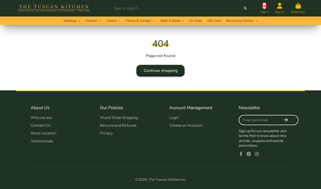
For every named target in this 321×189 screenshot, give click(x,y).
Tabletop (70, 20)
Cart (298, 8)
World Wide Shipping (119, 117)
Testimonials (42, 141)
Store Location (43, 133)
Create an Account (185, 125)
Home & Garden (138, 20)
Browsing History (240, 20)
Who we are (41, 117)
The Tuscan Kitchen (164, 179)
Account (279, 8)
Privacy (106, 133)
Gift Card (214, 20)
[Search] (245, 8)
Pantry (112, 20)
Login (174, 117)
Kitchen (91, 20)
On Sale (195, 20)
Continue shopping (161, 70)
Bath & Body (170, 20)
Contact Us (40, 125)
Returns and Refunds (118, 125)
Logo (53, 8)
